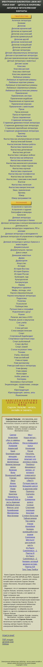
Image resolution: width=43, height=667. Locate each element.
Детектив (22, 26)
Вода (13, 473)
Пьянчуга (30, 491)
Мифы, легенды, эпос (21, 290)
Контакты (21, 11)
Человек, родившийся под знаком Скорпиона (30, 533)
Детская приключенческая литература (21, 58)
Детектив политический (21, 42)
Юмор (21, 195)
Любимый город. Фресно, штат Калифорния (13, 507)
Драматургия (21, 261)
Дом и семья (21, 253)
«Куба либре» (13, 443)
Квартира (13, 494)
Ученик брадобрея (30, 525)
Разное (21, 314)
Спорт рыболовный (21, 341)
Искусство (21, 263)
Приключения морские (21, 104)
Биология (21, 215)
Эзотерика (21, 379)
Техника (21, 352)
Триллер (21, 134)
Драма (21, 258)
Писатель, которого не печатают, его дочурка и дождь (30, 458)
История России (21, 274)
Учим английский (21, 358)
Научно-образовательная (21, 293)
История (21, 266)
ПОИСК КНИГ (8, 636)
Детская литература (21, 50)
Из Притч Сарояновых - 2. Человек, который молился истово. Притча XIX (30, 561)
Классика (21, 66)
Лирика (21, 285)
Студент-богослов (30, 516)
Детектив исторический (21, 31)
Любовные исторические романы (21, 80)
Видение (13, 470)
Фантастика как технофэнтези (21, 174)
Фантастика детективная (21, 150)
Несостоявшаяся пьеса (30, 444)
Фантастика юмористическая (21, 187)
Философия (21, 374)
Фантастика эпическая (21, 185)
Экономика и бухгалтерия (21, 382)
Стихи (21, 325)
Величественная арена (13, 465)
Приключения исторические (21, 101)
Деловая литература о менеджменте (21, 234)
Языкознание (21, 395)
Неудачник (30, 448)
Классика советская (21, 72)
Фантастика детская (21, 152)
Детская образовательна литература (21, 53)
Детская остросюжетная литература (22, 55)
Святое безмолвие (13, 436)
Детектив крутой (21, 39)
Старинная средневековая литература (21, 131)
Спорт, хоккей (22, 347)
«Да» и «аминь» (13, 440)
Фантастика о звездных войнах (21, 155)
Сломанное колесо (30, 500)
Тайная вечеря (30, 518)
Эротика (21, 193)
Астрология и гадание (21, 210)
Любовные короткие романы (21, 82)
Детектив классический (21, 34)
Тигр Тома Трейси (30, 569)
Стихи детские (21, 328)
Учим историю (21, 360)
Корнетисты (13, 497)
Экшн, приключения (21, 190)
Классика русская (21, 69)
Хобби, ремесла (21, 376)
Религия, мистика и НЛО (21, 317)
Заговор (13, 486)
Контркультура (21, 282)
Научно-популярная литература (21, 296)
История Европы (21, 271)
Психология (21, 304)
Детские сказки (21, 64)
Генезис (12, 478)
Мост (30, 435)
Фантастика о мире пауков (21, 166)
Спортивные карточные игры (22, 339)
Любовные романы (21, 77)
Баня (13, 451)
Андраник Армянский (13, 447)
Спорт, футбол (21, 344)
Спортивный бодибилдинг (21, 336)
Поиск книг (9, 5)
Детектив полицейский (22, 45)
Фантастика (21, 136)
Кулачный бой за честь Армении (12, 500)
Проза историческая (22, 115)
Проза (21, 109)
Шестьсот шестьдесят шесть (30, 542)
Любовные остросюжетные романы (21, 85)
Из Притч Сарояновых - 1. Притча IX (30, 550)
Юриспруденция (21, 390)
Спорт (21, 333)
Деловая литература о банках (21, 220)
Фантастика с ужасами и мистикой (21, 179)
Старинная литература (21, 120)
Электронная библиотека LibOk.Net (21, 2)
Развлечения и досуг (21, 312)
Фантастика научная (22, 168)
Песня (30, 451)
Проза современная (21, 117)
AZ (24, 405)
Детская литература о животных (21, 61)
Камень (13, 491)
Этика (21, 387)
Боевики (21, 23)
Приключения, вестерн (21, 96)
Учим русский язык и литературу (21, 366)
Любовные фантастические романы (21, 91)
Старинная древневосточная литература (21, 123)
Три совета (30, 521)
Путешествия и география (21, 309)
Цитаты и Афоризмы (29, 5)
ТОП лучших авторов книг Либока (8, 642)
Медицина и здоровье (21, 288)
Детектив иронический (21, 29)
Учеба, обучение (21, 355)
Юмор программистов (21, 198)
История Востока (21, 269)
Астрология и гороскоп (21, 207)
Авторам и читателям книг (21, 8)
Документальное (21, 247)
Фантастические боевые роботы (21, 144)
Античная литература (21, 20)
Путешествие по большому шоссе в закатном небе (30, 486)
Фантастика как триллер (21, 177)
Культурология (21, 279)
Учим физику (21, 368)
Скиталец (30, 494)
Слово (30, 497)
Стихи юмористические (21, 331)
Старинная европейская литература (21, 128)
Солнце (30, 505)
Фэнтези (21, 182)
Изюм (12, 489)
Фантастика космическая (21, 160)
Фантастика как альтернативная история (22, 139)
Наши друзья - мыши (30, 439)
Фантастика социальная (21, 171)
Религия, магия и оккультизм (21, 320)
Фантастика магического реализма (21, 163)
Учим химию (21, 371)
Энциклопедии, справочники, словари (21, 384)
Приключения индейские (21, 99)
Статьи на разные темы (21, 350)
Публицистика (21, 306)
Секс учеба (22, 323)
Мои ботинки (13, 516)
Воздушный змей (13, 475)
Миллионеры (13, 513)
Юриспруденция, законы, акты (21, 393)
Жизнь (13, 483)
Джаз (13, 481)
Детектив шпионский (21, 47)
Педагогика (21, 298)
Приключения (21, 93)
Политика (21, 301)
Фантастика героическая (21, 147)
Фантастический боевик (21, 142)
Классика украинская (21, 74)
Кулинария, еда (21, 277)
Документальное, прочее (22, 250)
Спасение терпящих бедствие (30, 510)
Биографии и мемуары (21, 212)
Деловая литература (21, 218)
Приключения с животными (21, 107)
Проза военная (21, 112)
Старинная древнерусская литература (21, 125)
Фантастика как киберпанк (21, 158)
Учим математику (21, 363)
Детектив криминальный (21, 37)
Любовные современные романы (21, 88)
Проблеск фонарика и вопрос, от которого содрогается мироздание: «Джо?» (30, 472)
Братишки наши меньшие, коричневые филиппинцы (13, 458)
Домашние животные (21, 255)
